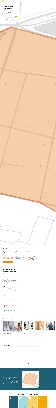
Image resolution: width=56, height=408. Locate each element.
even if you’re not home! (10, 258)
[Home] (3, 1)
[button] (35, 256)
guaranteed (4, 337)
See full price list (5, 299)
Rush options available (30, 257)
